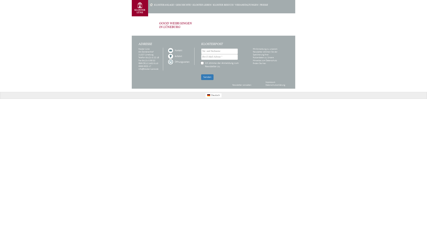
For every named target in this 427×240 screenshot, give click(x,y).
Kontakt (178, 50)
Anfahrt (178, 56)
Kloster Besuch (223, 5)
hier (264, 63)
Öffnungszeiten (182, 62)
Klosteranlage (164, 5)
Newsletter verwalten (241, 85)
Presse (264, 5)
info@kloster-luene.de (148, 69)
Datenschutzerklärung (275, 85)
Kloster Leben (201, 5)
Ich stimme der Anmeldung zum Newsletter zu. (222, 65)
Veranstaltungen (246, 5)
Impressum (270, 82)
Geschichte (183, 5)
